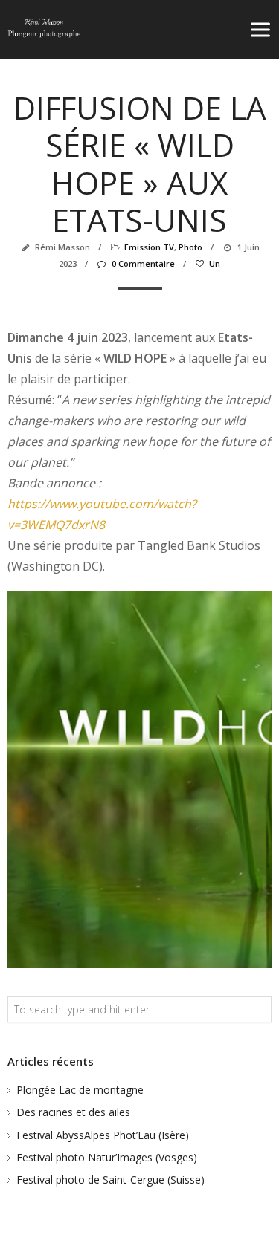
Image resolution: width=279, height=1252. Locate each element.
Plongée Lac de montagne (80, 1090)
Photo (190, 247)
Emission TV (149, 247)
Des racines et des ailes (73, 1112)
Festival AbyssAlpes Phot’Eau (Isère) (102, 1135)
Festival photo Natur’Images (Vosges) (106, 1157)
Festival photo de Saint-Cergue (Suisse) (110, 1179)
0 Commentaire (143, 263)
